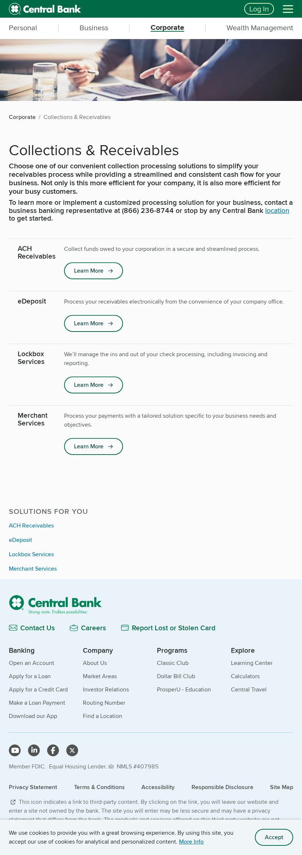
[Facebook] (53, 750)
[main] (151, 356)
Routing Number (104, 702)
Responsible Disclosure (222, 787)
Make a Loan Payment (37, 702)
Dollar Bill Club (176, 676)
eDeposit (20, 540)
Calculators (245, 676)
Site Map (281, 787)
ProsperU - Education (184, 689)
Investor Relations (106, 689)
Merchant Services (33, 568)
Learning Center (252, 663)
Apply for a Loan (30, 676)
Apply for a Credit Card (38, 689)
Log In (259, 8)
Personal (23, 27)
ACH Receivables (31, 525)
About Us (95, 663)
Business (94, 27)
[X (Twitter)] (72, 750)
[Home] (151, 604)
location (277, 210)
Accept (274, 837)
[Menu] (288, 9)
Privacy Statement (33, 787)
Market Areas (100, 676)
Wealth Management (259, 27)
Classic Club (173, 663)
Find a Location (102, 716)
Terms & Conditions (99, 787)
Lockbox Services (31, 554)
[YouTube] (15, 750)
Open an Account (31, 663)
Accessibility (158, 787)
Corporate (167, 28)
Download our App (33, 716)
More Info (191, 841)
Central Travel (249, 689)
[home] (122, 9)
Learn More (88, 270)
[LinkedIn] (34, 750)
